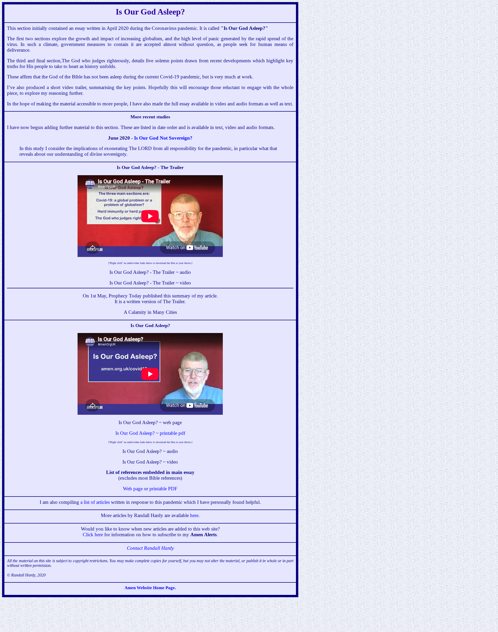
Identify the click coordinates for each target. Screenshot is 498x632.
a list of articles (95, 502)
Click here (93, 534)
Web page (133, 488)
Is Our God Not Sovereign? (163, 138)
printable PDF (163, 488)
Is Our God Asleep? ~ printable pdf (150, 433)
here (194, 515)
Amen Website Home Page (150, 587)
